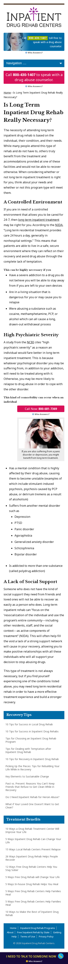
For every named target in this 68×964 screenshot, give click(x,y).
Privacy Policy (46, 936)
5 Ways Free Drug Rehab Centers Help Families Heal (33, 892)
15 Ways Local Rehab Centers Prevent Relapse (33, 849)
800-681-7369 (47, 409)
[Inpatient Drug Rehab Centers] (34, 17)
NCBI (30, 342)
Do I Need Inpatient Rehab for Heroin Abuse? (32, 797)
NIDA (59, 225)
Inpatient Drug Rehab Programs (37, 928)
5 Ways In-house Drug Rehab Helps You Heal (31, 884)
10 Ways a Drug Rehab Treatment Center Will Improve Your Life (32, 830)
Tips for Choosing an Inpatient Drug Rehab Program (30, 740)
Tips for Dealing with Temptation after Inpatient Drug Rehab (28, 750)
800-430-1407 (24, 74)
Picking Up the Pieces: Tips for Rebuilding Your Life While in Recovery (32, 767)
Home (7, 92)
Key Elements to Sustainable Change (27, 776)
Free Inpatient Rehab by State (33, 932)
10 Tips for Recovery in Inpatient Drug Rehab (32, 759)
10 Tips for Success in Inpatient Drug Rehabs (32, 731)
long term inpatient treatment (38, 220)
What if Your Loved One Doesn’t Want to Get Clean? (32, 805)
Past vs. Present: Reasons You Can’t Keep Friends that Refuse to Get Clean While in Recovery (30, 787)
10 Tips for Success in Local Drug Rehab (29, 724)
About (10, 932)
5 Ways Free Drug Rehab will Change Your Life (32, 877)
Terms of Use (27, 936)
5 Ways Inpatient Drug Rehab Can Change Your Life (33, 840)
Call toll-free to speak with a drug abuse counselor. (42, 42)
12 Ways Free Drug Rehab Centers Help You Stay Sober (31, 868)
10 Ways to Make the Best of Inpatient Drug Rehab (32, 913)
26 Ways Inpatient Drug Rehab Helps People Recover (31, 858)
